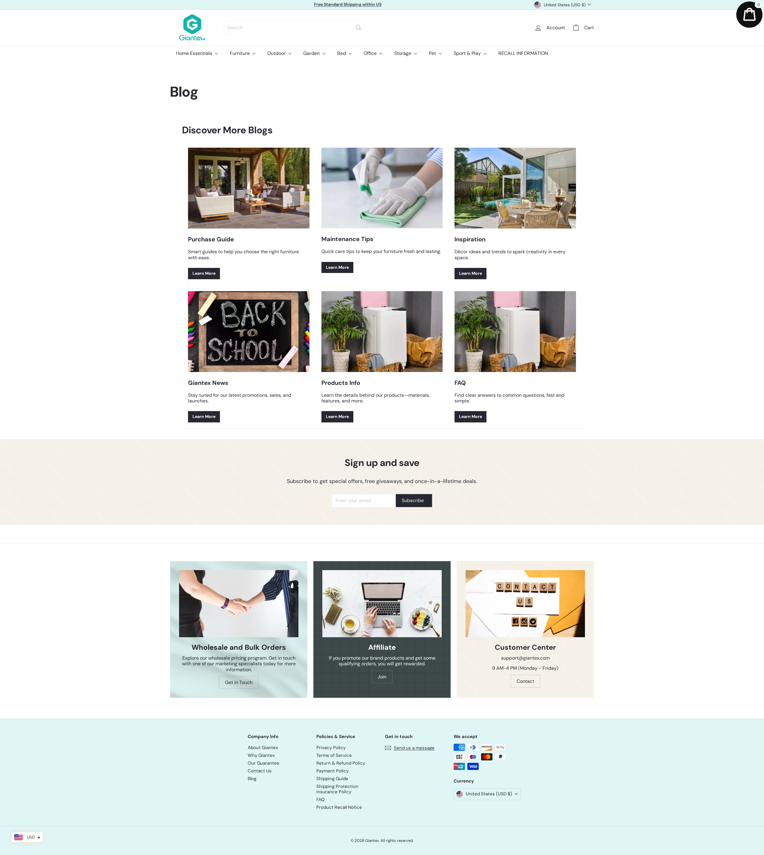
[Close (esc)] (474, 373)
